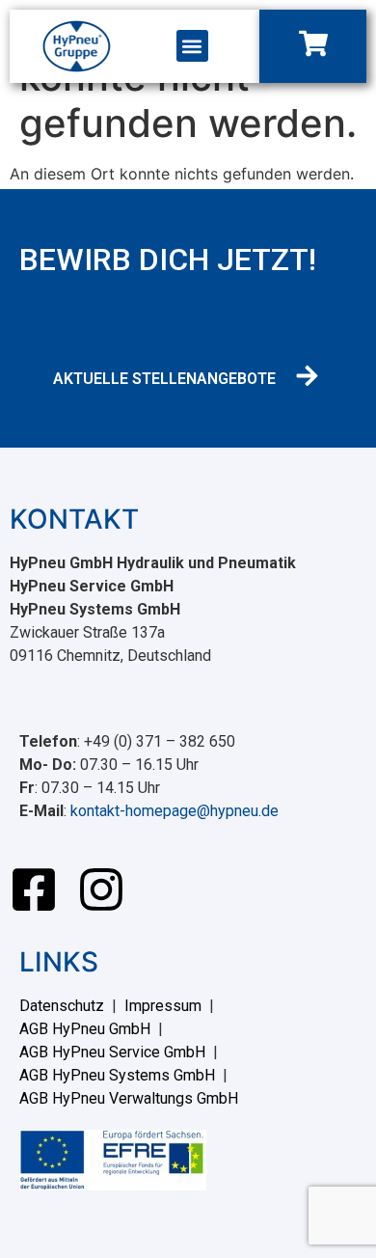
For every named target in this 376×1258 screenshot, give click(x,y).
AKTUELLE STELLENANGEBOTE (164, 378)
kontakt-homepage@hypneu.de (174, 811)
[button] (192, 46)
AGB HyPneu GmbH (84, 1029)
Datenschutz (61, 1006)
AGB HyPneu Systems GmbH (117, 1075)
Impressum (162, 1006)
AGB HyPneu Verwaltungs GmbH (128, 1098)
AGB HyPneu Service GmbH (112, 1052)
